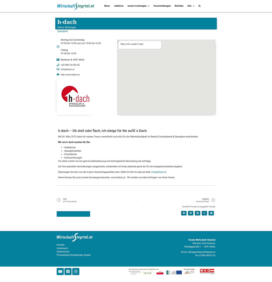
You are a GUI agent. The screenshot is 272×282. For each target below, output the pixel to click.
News (107, 6)
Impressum (62, 248)
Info (189, 6)
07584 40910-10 (207, 255)
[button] (184, 213)
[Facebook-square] (68, 271)
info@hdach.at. (159, 172)
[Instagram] (75, 271)
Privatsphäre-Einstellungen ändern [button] (74, 255)
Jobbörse (119, 6)
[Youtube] (60, 271)
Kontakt (60, 244)
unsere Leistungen (137, 6)
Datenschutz (63, 251)
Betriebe (179, 6)
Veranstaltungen (162, 6)
